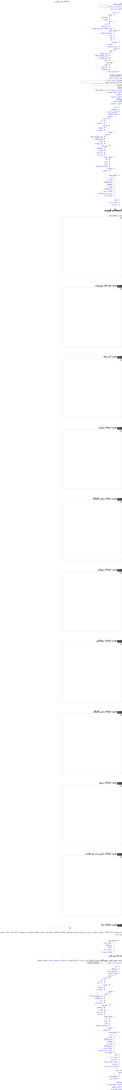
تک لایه (110, 21)
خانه (120, 215)
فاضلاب (114, 49)
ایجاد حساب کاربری (112, 80)
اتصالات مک (108, 195)
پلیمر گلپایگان (108, 182)
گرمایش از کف (112, 71)
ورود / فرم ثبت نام (111, 1066)
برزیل (110, 35)
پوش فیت (109, 62)
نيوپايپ (110, 186)
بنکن (110, 37)
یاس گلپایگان (103, 58)
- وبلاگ (110, 947)
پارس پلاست (103, 53)
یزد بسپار (105, 26)
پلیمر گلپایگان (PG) (101, 55)
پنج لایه (110, 15)
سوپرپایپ (104, 17)
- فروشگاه (109, 945)
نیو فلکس (104, 69)
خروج (120, 1072)
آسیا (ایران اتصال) (106, 33)
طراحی (62, 960)
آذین (106, 24)
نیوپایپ (105, 19)
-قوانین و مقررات (106, 952)
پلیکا (111, 51)
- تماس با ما (108, 949)
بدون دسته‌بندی (112, 46)
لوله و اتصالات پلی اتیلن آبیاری (102, 28)
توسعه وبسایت (53, 960)
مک (111, 39)
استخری (114, 42)
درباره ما (100, 155)
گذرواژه (119, 85)
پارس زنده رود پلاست (105, 193)
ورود (119, 87)
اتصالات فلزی (113, 30)
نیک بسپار (104, 67)
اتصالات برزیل (107, 191)
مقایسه (114, 1064)
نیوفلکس (109, 184)
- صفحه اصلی (108, 943)
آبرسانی (114, 12)
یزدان (106, 60)
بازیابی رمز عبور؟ (116, 90)
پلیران (106, 64)
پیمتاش (110, 44)
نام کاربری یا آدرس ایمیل (113, 82)
